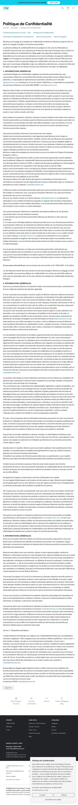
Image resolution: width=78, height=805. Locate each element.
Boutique (14, 28)
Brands (54, 726)
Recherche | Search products (37, 723)
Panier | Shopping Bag (61, 702)
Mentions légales (60, 37)
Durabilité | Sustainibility (59, 733)
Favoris (46, 701)
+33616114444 (10, 723)
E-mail (8, 730)
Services (54, 730)
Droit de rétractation (43, 37)
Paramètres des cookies (13, 779)
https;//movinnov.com (10, 82)
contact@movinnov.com (48, 85)
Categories (55, 723)
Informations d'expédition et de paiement (18, 37)
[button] (53, 2)
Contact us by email (34, 733)
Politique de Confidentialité (30, 28)
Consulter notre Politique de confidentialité (47, 787)
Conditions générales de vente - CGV (17, 33)
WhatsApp (9, 726)
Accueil (6, 28)
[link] (53, 799)
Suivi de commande (31, 702)
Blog (30, 736)
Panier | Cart (32, 730)
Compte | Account (34, 726)
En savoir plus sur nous (40, 790)
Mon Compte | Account (16, 702)
